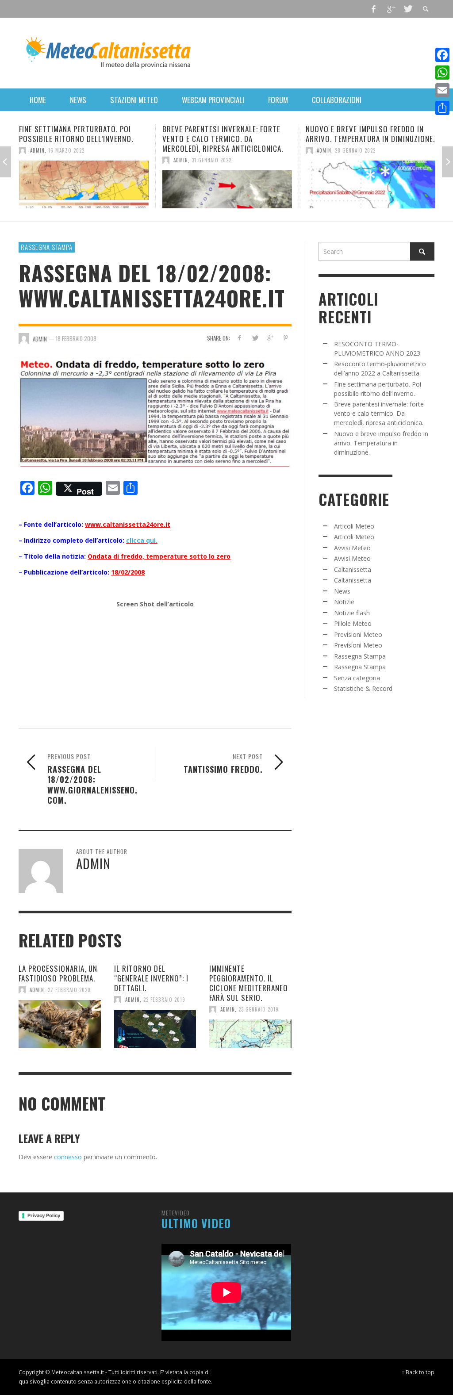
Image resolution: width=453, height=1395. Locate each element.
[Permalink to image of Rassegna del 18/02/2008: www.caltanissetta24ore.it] (155, 411)
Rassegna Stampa (47, 247)
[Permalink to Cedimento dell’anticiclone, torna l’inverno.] (372, 184)
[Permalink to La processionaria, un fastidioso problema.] (60, 1024)
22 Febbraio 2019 (164, 999)
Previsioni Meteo (358, 634)
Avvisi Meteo (352, 548)
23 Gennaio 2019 (258, 1009)
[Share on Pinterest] (286, 337)
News (342, 591)
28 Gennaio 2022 (213, 150)
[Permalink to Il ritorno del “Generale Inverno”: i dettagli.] (155, 1029)
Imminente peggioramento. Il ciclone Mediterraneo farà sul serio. (248, 983)
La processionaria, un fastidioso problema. (58, 973)
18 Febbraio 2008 (76, 338)
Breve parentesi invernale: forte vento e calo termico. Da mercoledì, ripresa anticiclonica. (80, 138)
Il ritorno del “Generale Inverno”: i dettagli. (151, 978)
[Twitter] (407, 9)
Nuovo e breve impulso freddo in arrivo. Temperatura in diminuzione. (228, 133)
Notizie (344, 602)
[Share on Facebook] (240, 337)
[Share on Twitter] (255, 337)
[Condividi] (442, 108)
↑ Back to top (418, 1372)
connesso (68, 1157)
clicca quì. (141, 540)
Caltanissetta (352, 569)
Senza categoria (357, 678)
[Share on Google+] (270, 337)
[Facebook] (373, 9)
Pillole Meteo (353, 623)
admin (38, 160)
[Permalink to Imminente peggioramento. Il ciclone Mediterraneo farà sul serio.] (250, 1033)
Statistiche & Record (363, 688)
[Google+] (390, 9)
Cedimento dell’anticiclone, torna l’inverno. (369, 133)
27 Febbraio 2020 (69, 989)
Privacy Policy (43, 1215)
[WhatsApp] (442, 72)
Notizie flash (352, 613)
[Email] (442, 90)
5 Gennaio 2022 (355, 150)
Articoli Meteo (354, 526)
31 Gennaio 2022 (69, 160)
